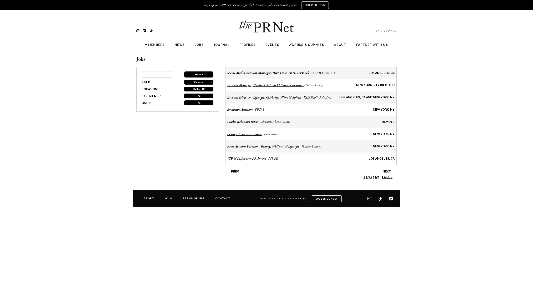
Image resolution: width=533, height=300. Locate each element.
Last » (387, 177)
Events (272, 44)
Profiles (247, 44)
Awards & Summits (306, 44)
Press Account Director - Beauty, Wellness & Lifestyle (263, 146)
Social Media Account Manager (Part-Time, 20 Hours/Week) (268, 73)
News (180, 44)
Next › (387, 171)
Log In (391, 31)
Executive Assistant (240, 109)
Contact (222, 198)
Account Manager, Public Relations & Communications (265, 85)
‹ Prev (234, 171)
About (340, 44)
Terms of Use (193, 198)
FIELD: (146, 82)
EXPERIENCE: (151, 96)
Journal (221, 44)
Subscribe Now (315, 5)
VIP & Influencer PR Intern (246, 158)
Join (379, 31)
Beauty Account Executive (244, 134)
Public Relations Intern (243, 122)
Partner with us (372, 44)
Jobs (199, 44)
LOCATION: (150, 89)
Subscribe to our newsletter (283, 198)
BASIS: (146, 102)
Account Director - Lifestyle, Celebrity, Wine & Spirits (264, 97)
